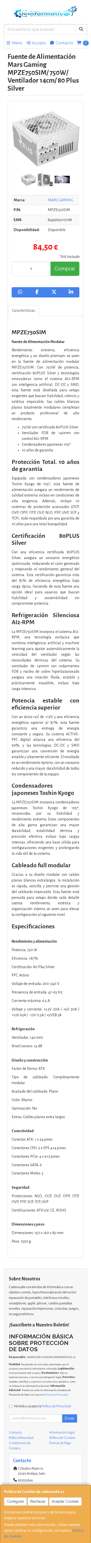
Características (23, 310)
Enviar (69, 1418)
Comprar (65, 269)
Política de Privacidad (56, 1394)
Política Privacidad (21, 1438)
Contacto (64, 43)
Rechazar (38, 1501)
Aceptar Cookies (65, 1501)
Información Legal (62, 1432)
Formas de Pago (60, 1443)
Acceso (38, 43)
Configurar (15, 1501)
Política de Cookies (62, 1438)
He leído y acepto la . (43, 1406)
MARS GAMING (60, 200)
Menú (16, 43)
